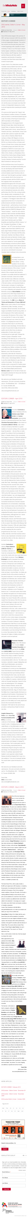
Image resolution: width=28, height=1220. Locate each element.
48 (11, 1111)
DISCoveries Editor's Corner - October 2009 (13, 1099)
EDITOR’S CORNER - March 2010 (12, 787)
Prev (7, 1108)
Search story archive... (7, 1143)
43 (19, 1108)
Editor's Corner (21, 30)
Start (3, 1108)
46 (5, 1111)
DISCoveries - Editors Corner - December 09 (13, 1090)
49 (15, 1111)
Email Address (6, 1172)
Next (18, 1111)
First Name (5, 1177)
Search (5, 1149)
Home (8, 11)
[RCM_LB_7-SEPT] (14, 15)
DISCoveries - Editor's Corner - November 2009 (12, 1094)
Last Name (5, 1183)
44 (22, 1108)
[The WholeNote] (10, 5)
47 (8, 1111)
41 (13, 1108)
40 (10, 1108)
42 (16, 1108)
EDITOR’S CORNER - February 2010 (11, 1087)
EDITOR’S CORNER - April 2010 (11, 398)
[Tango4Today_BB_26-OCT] (13, 1129)
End (22, 1111)
